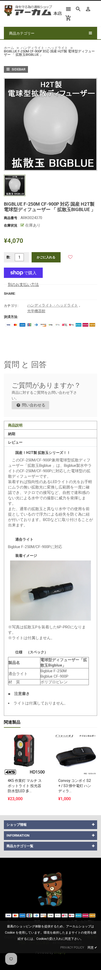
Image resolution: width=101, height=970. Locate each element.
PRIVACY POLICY (72, 947)
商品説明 (15, 425)
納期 (11, 434)
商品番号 (10, 218)
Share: (10, 293)
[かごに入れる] (25, 741)
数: (8, 257)
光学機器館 (36, 311)
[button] (70, 257)
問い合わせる (33, 405)
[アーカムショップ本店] (50, 889)
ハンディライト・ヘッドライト (52, 305)
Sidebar (18, 69)
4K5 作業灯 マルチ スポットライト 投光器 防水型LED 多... (25, 786)
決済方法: (11, 317)
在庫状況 (10, 225)
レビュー (15, 442)
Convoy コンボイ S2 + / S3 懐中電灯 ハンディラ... (74, 786)
